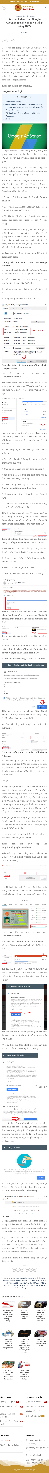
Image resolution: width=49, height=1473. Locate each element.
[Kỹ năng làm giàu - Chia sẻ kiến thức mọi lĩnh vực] (24, 7)
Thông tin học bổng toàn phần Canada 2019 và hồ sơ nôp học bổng (8, 1315)
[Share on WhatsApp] (14, 1270)
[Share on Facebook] (18, 1270)
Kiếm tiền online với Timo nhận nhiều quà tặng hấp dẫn (8, 1343)
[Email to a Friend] (27, 1270)
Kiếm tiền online (28, 16)
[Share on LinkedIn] (35, 1270)
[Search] (46, 7)
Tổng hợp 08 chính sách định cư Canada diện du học (24, 1374)
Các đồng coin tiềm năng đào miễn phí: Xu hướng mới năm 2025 (40, 1315)
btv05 (25, 33)
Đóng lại (28, 97)
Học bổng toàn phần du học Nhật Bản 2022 (41, 1342)
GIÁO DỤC (18, 16)
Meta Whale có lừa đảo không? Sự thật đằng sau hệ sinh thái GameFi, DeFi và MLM (24, 1345)
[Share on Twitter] (22, 1270)
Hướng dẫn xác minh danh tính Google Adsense (22, 104)
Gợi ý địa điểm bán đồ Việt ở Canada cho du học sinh (8, 1374)
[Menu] (4, 8)
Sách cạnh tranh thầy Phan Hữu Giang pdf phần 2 (24, 1314)
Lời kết (6, 119)
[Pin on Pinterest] (31, 1270)
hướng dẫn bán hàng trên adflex (22, 1285)
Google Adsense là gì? (12, 101)
